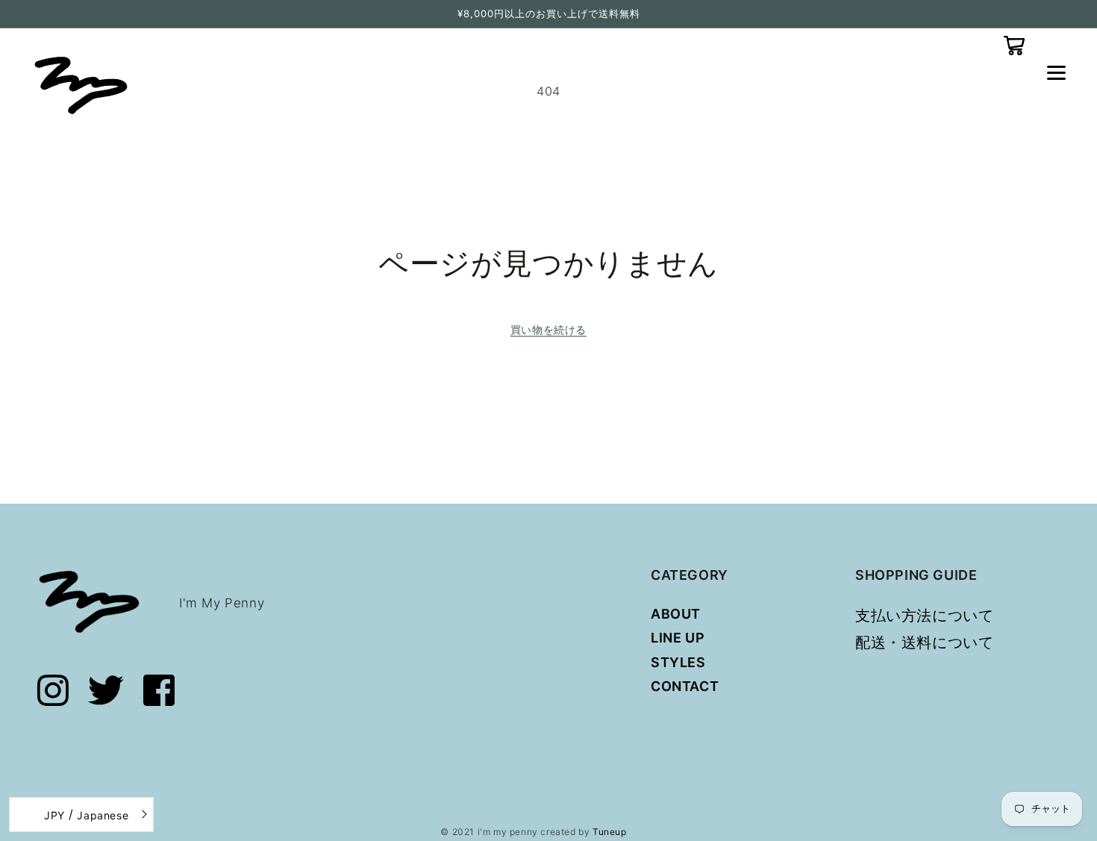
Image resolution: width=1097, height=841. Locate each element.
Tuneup (610, 831)
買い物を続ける (548, 329)
